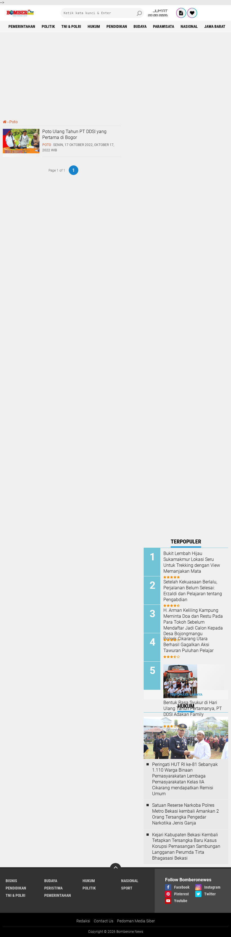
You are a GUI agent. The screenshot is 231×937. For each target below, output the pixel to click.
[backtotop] (115, 868)
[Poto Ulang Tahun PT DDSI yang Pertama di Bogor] (21, 152)
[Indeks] (181, 12)
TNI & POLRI (71, 26)
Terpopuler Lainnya (186, 694)
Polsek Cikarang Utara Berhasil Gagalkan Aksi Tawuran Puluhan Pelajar (188, 644)
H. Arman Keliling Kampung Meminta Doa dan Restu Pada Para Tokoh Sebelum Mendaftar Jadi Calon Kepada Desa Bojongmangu (193, 622)
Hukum (94, 26)
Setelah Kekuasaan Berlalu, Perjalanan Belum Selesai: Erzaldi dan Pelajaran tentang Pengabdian (192, 590)
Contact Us (103, 921)
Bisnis (11, 880)
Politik (48, 26)
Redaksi (83, 921)
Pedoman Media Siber (136, 921)
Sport (126, 888)
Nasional (189, 26)
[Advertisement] (115, 75)
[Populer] (192, 12)
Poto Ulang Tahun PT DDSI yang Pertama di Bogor (74, 134)
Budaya (140, 26)
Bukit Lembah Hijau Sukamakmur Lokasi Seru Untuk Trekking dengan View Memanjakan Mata (191, 562)
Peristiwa (53, 888)
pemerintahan (21, 26)
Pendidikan (116, 26)
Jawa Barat (214, 26)
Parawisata (163, 26)
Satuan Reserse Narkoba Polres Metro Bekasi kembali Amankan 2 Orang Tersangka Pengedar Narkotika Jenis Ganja (185, 814)
